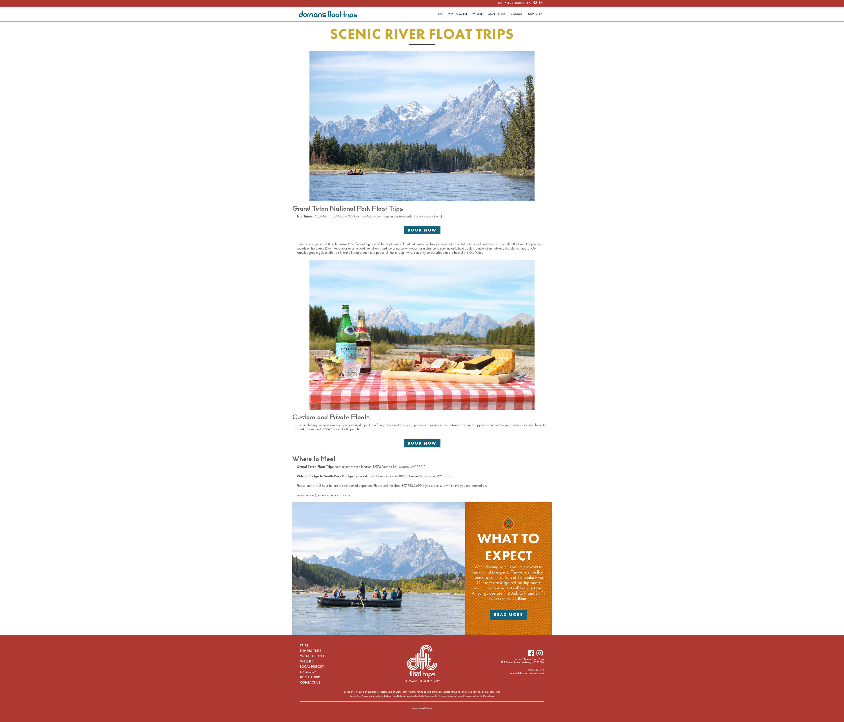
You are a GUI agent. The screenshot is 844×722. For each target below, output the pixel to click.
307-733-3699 (536, 670)
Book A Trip (535, 14)
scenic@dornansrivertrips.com (527, 673)
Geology (516, 14)
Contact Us (505, 3)
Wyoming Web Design (422, 708)
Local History (496, 14)
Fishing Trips (523, 3)
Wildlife (477, 14)
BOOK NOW (422, 230)
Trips (439, 14)
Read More (508, 614)
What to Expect (457, 14)
